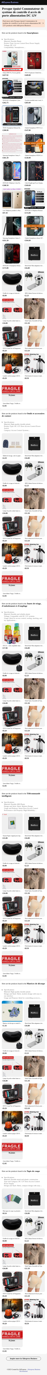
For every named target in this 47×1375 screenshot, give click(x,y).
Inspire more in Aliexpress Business (23, 1359)
